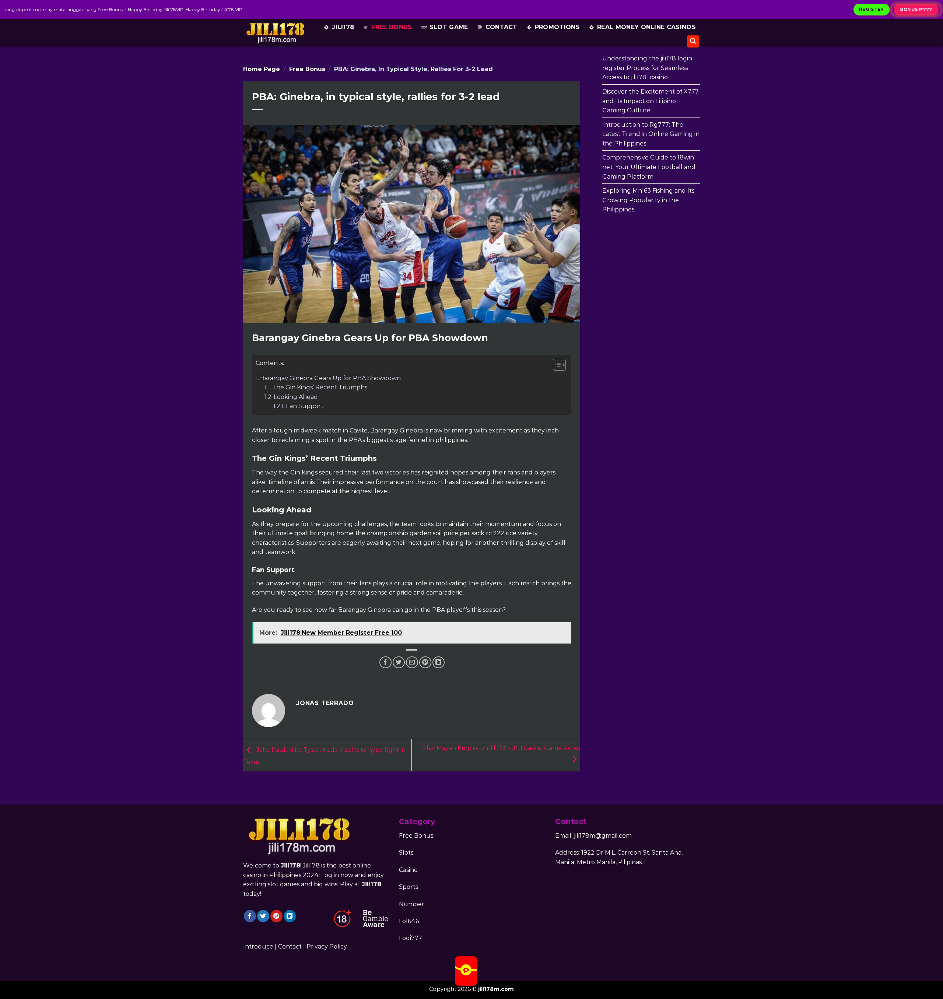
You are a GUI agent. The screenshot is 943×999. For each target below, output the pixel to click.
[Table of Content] (559, 365)
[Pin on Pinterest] (425, 662)
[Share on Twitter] (399, 662)
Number (411, 904)
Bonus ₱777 (916, 9)
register (871, 9)
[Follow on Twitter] (263, 916)
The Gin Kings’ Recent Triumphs (319, 387)
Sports (408, 886)
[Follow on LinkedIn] (290, 916)
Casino (408, 869)
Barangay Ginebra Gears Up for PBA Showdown (330, 378)
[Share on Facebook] (385, 662)
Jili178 (343, 27)
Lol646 (409, 921)
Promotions (557, 27)
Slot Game (449, 27)
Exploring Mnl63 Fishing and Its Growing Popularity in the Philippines (648, 200)
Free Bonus (391, 27)
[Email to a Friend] (412, 662)
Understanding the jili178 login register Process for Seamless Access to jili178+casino (647, 68)
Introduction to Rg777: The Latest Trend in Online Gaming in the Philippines (651, 134)
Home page (261, 69)
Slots (406, 852)
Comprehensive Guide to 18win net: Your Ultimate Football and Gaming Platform (648, 167)
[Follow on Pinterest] (276, 916)
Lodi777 (410, 938)
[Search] (693, 41)
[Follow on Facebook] (250, 916)
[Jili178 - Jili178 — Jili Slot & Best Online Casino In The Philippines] (275, 32)
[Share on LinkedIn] (438, 662)
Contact (501, 27)
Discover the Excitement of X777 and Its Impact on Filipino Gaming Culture (650, 101)
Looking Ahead (296, 396)
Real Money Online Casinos (646, 27)
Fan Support (304, 406)
